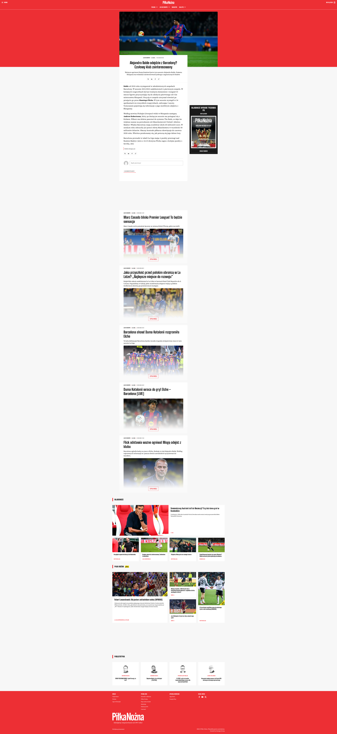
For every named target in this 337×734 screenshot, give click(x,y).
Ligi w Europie (146, 57)
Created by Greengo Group (217, 731)
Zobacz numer (204, 151)
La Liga (153, 57)
